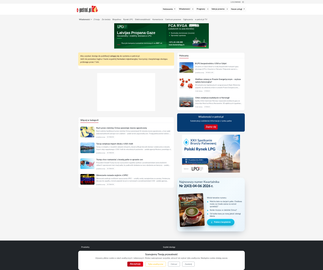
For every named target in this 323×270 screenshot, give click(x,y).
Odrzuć (174, 264)
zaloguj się (114, 56)
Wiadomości (184, 9)
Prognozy (201, 9)
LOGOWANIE (236, 2)
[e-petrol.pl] (87, 9)
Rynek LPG (128, 19)
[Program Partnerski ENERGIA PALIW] (126, 110)
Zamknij (188, 264)
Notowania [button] (168, 9)
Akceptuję (135, 264)
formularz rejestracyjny (127, 59)
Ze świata (106, 19)
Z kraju (97, 19)
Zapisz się (211, 127)
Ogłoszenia (188, 19)
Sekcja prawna (218, 9)
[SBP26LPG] (211, 154)
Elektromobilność (142, 19)
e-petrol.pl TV (201, 19)
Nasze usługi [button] (236, 9)
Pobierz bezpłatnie (222, 222)
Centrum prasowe (173, 19)
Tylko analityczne (155, 264)
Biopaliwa (116, 19)
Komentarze (157, 19)
